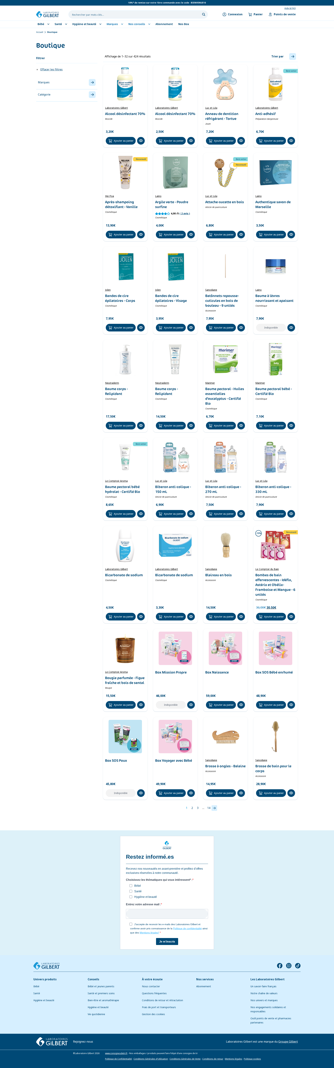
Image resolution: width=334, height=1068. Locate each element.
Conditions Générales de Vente (185, 1059)
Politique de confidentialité (187, 928)
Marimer (210, 383)
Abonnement (203, 986)
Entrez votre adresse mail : (143, 904)
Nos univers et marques (264, 1000)
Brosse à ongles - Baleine (225, 766)
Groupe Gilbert (288, 1042)
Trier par (277, 56)
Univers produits (45, 979)
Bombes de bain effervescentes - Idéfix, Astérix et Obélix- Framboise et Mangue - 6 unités (275, 585)
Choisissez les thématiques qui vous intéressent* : (159, 879)
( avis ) (185, 213)
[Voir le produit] (125, 84)
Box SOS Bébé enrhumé (274, 672)
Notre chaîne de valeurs (263, 993)
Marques (44, 82)
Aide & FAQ (290, 8)
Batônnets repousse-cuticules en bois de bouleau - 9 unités (222, 301)
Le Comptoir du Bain (267, 569)
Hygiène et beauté (43, 1000)
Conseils (93, 979)
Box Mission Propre (171, 672)
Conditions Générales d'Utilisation (151, 1059)
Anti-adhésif (265, 114)
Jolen (108, 290)
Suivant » (214, 808)
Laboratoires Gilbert (116, 108)
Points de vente (285, 14)
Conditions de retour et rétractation (162, 1000)
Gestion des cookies (153, 1014)
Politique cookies (252, 1059)
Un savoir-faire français (263, 986)
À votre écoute (152, 979)
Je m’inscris (167, 941)
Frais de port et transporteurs (159, 1007)
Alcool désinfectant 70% (125, 114)
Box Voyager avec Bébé (173, 760)
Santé (36, 993)
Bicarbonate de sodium (124, 575)
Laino (158, 196)
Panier (258, 14)
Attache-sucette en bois (224, 202)
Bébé (36, 986)
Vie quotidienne (96, 1014)
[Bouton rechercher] (203, 14)
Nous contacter (151, 986)
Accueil (39, 32)
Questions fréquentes (154, 993)
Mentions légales (233, 1059)
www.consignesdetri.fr (116, 1053)
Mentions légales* (149, 932)
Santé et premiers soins (101, 993)
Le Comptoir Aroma (116, 481)
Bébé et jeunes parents (101, 986)
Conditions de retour (212, 1059)
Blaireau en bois (218, 575)
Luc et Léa (211, 108)
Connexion (235, 14)
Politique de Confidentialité (118, 1059)
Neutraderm (112, 383)
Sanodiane (211, 290)
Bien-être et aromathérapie (103, 1000)
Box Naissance (217, 672)
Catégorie (44, 95)
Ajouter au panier (123, 141)
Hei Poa (109, 196)
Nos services (205, 979)
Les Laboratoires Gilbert (267, 979)
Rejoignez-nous (83, 1042)
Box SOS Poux (116, 760)
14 (208, 808)
